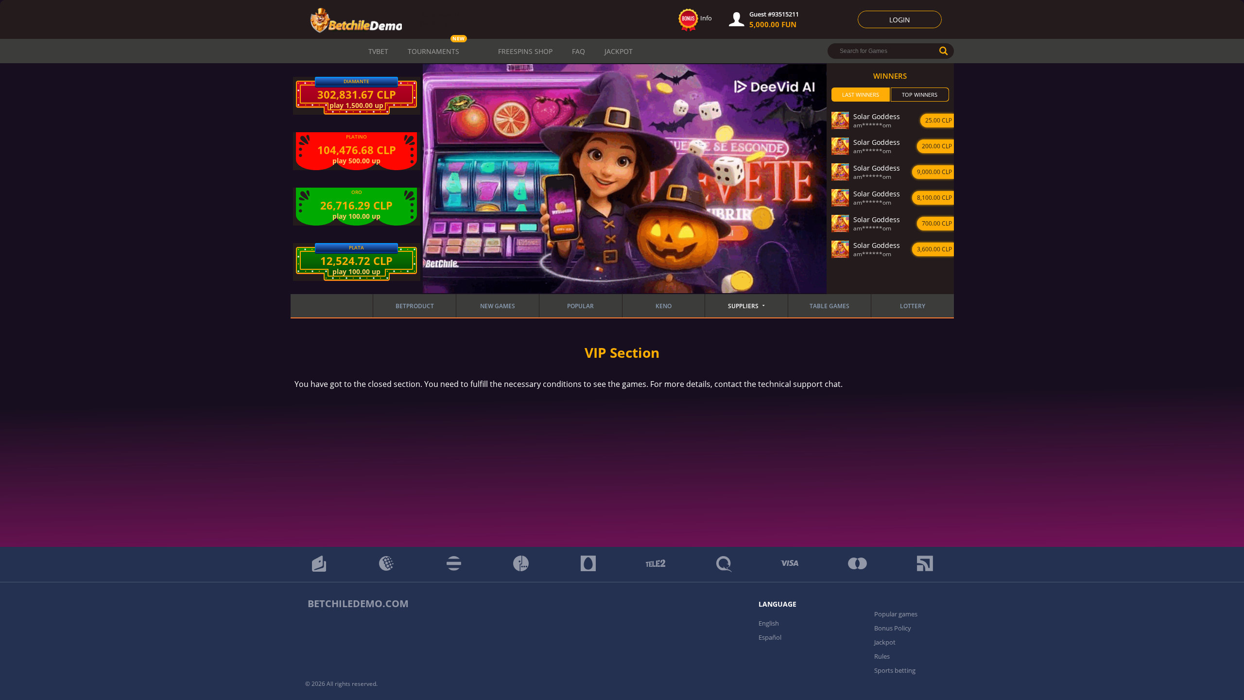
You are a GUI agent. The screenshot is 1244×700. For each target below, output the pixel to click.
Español (770, 637)
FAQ (578, 51)
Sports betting (895, 670)
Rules (882, 656)
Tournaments (433, 51)
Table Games (829, 306)
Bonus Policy (892, 628)
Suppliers (743, 306)
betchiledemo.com (358, 603)
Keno (664, 306)
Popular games (895, 614)
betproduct (415, 306)
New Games (497, 306)
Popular (580, 306)
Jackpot (619, 51)
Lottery (912, 306)
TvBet (378, 51)
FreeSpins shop (525, 51)
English (769, 623)
